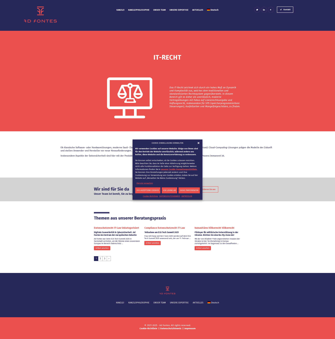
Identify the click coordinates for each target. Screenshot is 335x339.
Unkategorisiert (130, 228)
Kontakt (287, 10)
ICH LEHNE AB (169, 190)
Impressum (190, 328)
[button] (198, 143)
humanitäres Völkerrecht (208, 228)
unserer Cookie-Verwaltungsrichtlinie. (179, 169)
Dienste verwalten (144, 183)
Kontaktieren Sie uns (206, 189)
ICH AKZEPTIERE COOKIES (148, 190)
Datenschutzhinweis (170, 328)
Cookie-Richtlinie (150, 196)
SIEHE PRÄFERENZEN (189, 190)
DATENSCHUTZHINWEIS (169, 196)
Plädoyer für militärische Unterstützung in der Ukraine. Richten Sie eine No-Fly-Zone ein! (216, 233)
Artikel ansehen (102, 248)
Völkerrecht (228, 228)
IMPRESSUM (186, 196)
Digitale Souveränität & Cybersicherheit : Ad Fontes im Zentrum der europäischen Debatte (115, 233)
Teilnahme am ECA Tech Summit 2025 (161, 232)
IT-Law (117, 228)
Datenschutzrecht (103, 228)
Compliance (150, 228)
